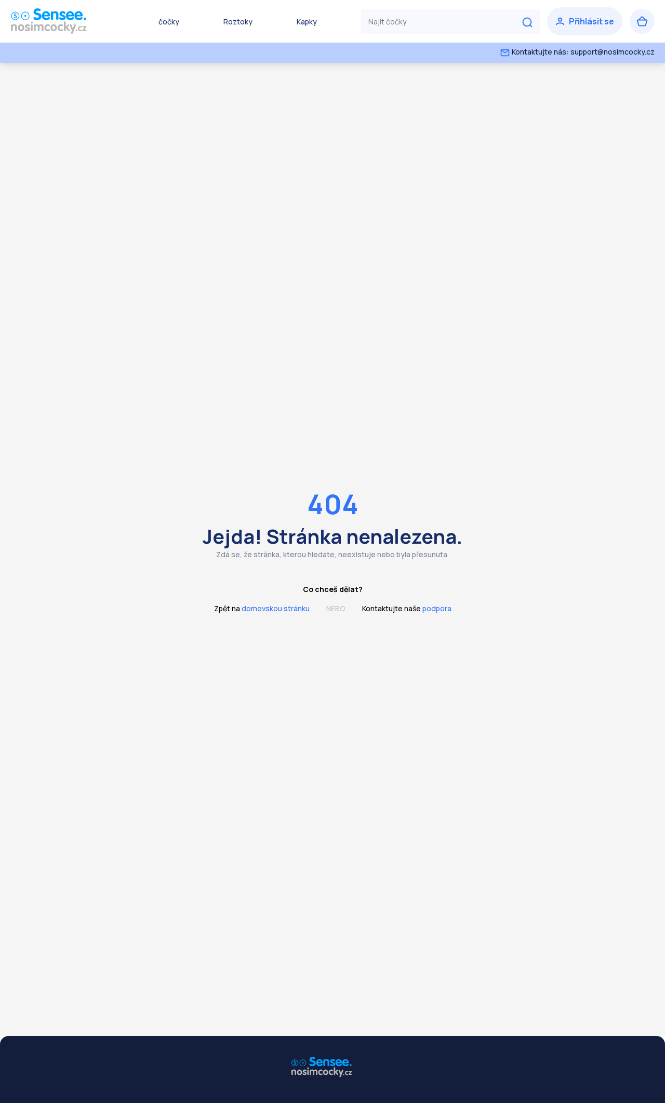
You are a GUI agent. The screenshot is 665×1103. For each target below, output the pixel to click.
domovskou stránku (276, 608)
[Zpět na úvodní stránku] (62, 21)
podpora (436, 608)
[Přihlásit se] (584, 21)
